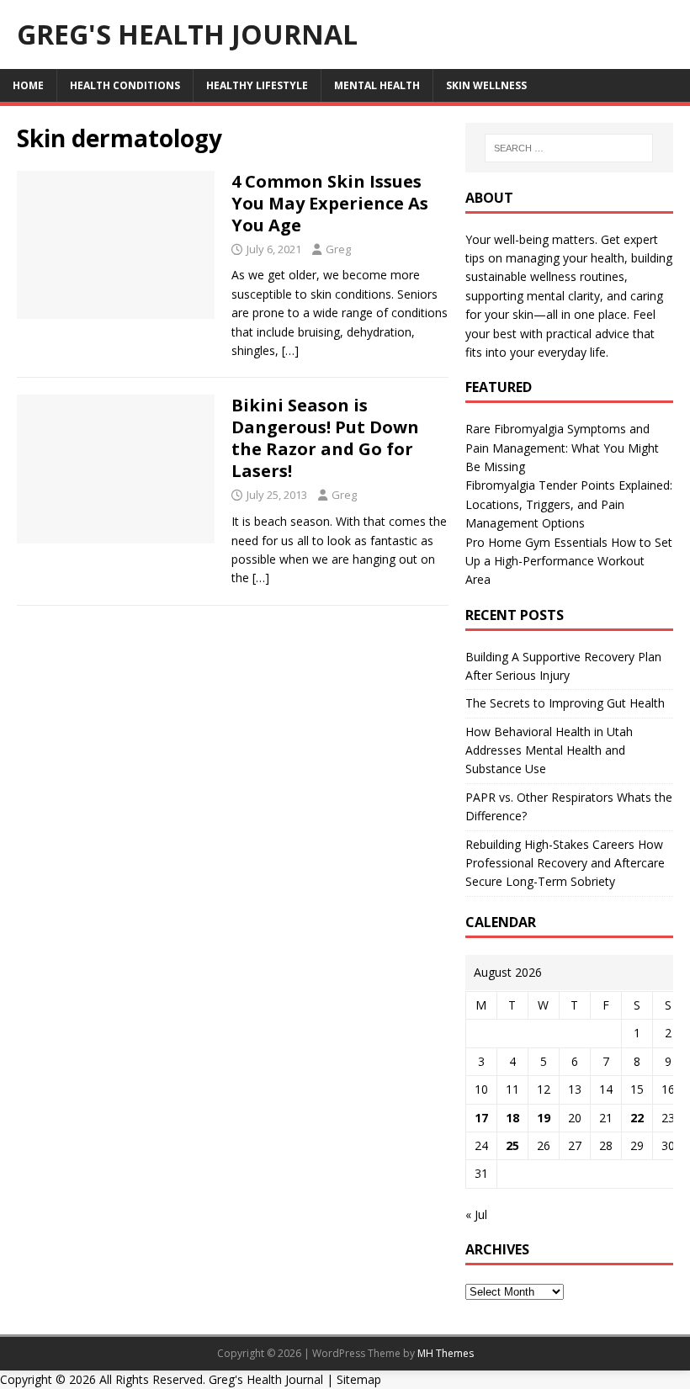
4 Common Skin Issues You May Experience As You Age (329, 203)
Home (28, 85)
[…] (290, 350)
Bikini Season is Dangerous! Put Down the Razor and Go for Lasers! (325, 438)
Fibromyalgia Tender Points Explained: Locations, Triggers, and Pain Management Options (568, 504)
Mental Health (377, 85)
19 (543, 1118)
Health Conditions (125, 85)
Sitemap (359, 1379)
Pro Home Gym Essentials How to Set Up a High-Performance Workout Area (568, 561)
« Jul (476, 1214)
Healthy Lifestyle (257, 85)
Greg (338, 249)
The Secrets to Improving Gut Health (565, 703)
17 (481, 1118)
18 (512, 1118)
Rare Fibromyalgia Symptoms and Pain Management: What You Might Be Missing (562, 447)
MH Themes (445, 1353)
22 (637, 1118)
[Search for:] (568, 148)
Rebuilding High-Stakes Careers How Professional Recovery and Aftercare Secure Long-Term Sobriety (565, 863)
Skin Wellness (486, 85)
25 (512, 1145)
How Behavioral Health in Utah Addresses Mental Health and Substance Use (549, 750)
